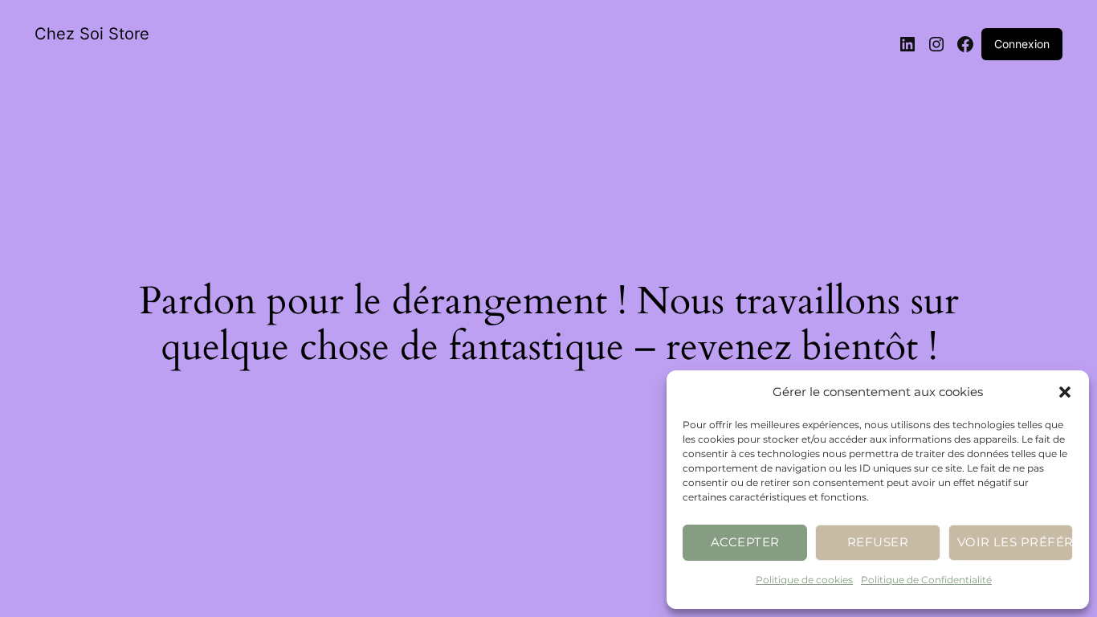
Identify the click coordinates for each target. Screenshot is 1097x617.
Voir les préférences (1015, 542)
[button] (1065, 392)
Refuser (877, 542)
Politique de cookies (804, 580)
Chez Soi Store (92, 33)
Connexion (1022, 44)
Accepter (745, 542)
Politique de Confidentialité (926, 580)
